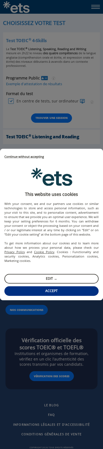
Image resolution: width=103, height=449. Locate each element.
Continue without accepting (24, 157)
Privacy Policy (14, 252)
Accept (51, 290)
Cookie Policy (44, 252)
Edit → (51, 278)
